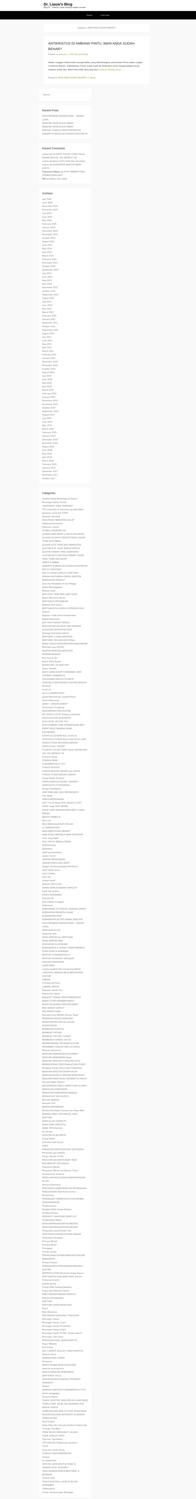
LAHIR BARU (48, 965)
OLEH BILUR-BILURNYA (54, 1135)
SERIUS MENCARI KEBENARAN (58, 1372)
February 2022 (49, 315)
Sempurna (47, 1361)
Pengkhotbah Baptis (52, 1220)
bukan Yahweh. (49, 668)
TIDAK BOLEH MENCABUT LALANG (60, 1432)
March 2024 (48, 255)
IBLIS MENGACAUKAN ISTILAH (57, 824)
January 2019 (48, 436)
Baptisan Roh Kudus (52, 605)
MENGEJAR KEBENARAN (54, 1089)
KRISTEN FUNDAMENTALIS (56, 955)
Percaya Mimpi (49, 1244)
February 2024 (49, 259)
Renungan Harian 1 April (54, 1322)
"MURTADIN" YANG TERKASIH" (57, 506)
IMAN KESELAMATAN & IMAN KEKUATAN (62, 834)
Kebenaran (47, 905)
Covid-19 (46, 689)
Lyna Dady (83, 54)
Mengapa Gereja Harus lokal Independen (62, 1068)
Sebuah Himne (49, 1354)
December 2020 (50, 361)
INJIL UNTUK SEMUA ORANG (56, 841)
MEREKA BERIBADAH (53, 1107)
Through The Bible (51, 1428)
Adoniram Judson (50, 527)
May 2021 (47, 344)
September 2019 (50, 411)
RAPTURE (47, 1301)
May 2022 (47, 308)
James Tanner (49, 856)
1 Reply (92, 77)
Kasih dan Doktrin (50, 891)
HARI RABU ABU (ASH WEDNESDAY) (60, 792)
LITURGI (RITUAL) (51, 983)
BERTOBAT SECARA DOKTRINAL (58, 640)
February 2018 (49, 464)
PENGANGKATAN (50, 1202)
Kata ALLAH (48, 898)
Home (89, 15)
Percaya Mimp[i (49, 1241)
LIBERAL (46, 979)
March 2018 (48, 460)
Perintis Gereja (49, 1252)
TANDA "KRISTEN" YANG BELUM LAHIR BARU (65, 1400)
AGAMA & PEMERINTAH (54, 530)
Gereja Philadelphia (51, 788)
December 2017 (50, 471)
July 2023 (46, 273)
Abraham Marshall (51, 516)
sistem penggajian (51, 1393)
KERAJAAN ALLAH (51, 930)
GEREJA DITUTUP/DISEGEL (56, 785)
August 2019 (48, 415)
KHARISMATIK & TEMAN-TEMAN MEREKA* (63, 947)
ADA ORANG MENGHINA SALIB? (58, 520)
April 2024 (47, 252)
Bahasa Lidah (48, 590)
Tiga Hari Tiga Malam (52, 1439)
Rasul (45, 1308)
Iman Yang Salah (50, 838)
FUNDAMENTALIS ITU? (53, 764)
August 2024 (48, 241)
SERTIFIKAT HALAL (52, 1375)
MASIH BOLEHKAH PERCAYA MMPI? (60, 1004)
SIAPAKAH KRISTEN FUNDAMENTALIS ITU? (64, 1389)
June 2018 (47, 450)
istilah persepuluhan (52, 852)
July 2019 (46, 418)
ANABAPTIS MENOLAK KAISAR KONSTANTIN (64, 133)
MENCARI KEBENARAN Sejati (56, 1057)
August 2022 (48, 298)
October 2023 (48, 266)
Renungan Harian (50, 1319)
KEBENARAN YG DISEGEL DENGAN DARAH (64, 909)
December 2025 (50, 206)
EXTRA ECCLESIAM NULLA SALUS (59, 735)
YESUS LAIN (48, 1478)
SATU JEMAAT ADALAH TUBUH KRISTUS (62, 1351)
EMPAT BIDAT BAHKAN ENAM (57, 728)
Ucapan (46, 1457)
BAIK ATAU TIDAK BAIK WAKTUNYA (59, 594)
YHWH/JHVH (48, 1489)
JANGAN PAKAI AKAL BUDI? (56, 863)
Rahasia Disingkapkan (53, 1298)
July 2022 (46, 301)
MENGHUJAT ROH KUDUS (55, 1096)
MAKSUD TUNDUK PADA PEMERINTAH (61, 130)
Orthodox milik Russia (52, 1142)
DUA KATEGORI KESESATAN (56, 718)
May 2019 (47, 425)
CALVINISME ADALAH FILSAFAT (58, 679)
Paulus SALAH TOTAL (53, 1156)
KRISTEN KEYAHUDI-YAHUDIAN (58, 958)
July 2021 (46, 337)
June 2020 (47, 379)
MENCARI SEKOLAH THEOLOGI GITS (61, 1061)
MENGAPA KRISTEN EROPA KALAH (59, 1071)
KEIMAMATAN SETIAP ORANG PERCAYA (62, 919)
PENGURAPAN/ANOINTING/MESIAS (60, 1223)
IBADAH (46, 813)
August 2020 (48, 372)
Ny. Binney (47, 1131)
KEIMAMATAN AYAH (52, 916)
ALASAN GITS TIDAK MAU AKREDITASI (61, 545)
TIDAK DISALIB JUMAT (53, 1435)
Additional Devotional (52, 523)
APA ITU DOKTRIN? (52, 569)
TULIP (45, 1446)
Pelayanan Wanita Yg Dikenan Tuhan (60, 1170)
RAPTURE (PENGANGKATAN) (57, 1305)
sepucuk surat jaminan (53, 1368)
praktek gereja (49, 1283)
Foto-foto (105, 15)
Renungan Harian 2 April (54, 1329)
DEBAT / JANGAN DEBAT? (55, 704)
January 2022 (48, 319)
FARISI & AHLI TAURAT (53, 746)
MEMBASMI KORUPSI (53, 1029)
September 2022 (50, 294)
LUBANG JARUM (50, 986)
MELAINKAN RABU (51, 1011)
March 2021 (48, 351)
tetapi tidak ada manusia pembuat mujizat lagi (64, 1425)
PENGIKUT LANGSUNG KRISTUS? (59, 1216)
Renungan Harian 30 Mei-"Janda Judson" (62, 1333)
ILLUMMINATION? (51, 827)
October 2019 (48, 407)
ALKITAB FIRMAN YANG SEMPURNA (60, 552)
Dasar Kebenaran (50, 700)
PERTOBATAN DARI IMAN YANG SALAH (62, 1276)
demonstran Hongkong (53, 707)
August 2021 (48, 333)
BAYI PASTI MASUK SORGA (56, 622)
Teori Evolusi (48, 1421)
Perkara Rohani (49, 1262)
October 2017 (48, 478)
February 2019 (49, 432)
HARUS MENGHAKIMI (53, 799)
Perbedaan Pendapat (52, 1237)
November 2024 (50, 234)
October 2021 (48, 326)
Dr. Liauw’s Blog (58, 4)
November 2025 (50, 209)
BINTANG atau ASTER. (53, 647)
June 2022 (47, 305)
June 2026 (47, 202)
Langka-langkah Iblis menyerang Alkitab (61, 969)
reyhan (45, 154)
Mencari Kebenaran (51, 1050)
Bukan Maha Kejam (51, 661)
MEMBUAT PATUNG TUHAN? (56, 1036)
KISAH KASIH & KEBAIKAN (55, 951)
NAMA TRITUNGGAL (52, 1128)
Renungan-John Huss (52, 1336)
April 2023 (47, 284)
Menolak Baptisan (50, 1099)
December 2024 (50, 231)
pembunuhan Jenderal (53, 1174)
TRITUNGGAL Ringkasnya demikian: (60, 1442)
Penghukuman (49, 1206)
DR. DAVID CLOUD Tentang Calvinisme (61, 714)
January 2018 (48, 467)
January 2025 (48, 227)
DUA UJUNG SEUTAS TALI (55, 721)
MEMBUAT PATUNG (52, 1032)
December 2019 (50, 400)
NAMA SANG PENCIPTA (54, 1124)
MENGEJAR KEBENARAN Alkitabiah (59, 1092)
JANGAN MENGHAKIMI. (54, 859)
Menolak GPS (48, 1103)
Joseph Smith (48, 880)
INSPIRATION (49, 845)
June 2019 (47, 422)
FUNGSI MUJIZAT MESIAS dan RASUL (61, 771)
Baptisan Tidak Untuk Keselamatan (59, 615)
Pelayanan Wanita (51, 1167)
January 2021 (48, 358)
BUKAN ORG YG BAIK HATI (55, 665)
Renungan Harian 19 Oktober (56, 1326)
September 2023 (50, 270)
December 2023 (50, 262)
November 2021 (50, 323)
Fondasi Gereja (49, 757)
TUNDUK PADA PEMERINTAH (56, 1453)
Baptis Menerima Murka (53, 597)
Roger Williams (49, 1344)
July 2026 (46, 199)
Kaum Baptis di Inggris (53, 902)
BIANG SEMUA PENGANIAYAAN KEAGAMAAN (64, 643)
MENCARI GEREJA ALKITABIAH (57, 123)
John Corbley (48, 873)
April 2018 (47, 457)
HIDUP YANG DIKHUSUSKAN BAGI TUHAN (63, 810)
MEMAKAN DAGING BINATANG (57, 1018)
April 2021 (47, 347)
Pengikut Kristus (50, 1213)
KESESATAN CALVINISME (55, 944)
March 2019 (48, 429)
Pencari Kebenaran (51, 1184)
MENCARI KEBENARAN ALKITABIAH (60, 1054)
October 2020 (48, 369)
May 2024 (47, 248)
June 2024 (47, 245)
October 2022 (48, 291)
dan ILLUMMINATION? (53, 693)
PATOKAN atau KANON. (54, 1153)
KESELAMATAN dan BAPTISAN (57, 937)
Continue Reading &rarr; (110, 69)
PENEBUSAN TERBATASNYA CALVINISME (63, 1199)
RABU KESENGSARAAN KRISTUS (59, 1294)
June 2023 (47, 277)
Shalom (45, 1386)
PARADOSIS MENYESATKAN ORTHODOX (63, 1149)
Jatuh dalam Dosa (51, 870)
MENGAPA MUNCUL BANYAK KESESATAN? (63, 1075)
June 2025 (47, 217)
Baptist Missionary (51, 619)
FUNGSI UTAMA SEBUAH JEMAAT (59, 774)
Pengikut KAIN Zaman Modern (57, 1209)
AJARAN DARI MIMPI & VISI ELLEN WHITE (63, 534)
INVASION (47, 849)
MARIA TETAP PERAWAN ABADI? (58, 1001)
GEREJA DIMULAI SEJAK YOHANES (60, 781)
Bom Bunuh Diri (49, 658)
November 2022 (50, 287)
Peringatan (47, 1248)
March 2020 (48, 390)
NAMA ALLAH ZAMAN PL (54, 1121)
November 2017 (50, 475)
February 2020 (49, 393)
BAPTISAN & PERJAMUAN (55, 601)
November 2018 (50, 443)
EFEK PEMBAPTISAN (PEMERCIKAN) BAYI (63, 725)
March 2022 (48, 312)
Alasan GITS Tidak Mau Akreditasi (68, 161)
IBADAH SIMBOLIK (51, 817)
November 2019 (50, 404)
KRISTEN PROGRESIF (53, 962)
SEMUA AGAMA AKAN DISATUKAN (59, 1365)
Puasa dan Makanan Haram (55, 1290)
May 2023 (47, 280)
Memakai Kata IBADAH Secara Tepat (60, 1015)
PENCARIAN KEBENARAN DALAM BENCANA (64, 1188)
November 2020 (50, 365)
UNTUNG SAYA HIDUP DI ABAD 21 (59, 1464)
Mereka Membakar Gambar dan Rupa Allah (63, 1110)
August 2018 (48, 446)
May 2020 (47, 383)
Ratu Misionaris (49, 1312)
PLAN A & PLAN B (50, 1280)
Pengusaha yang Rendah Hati (56, 1230)
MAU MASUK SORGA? (53, 1008)
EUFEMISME (48, 732)
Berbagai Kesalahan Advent (55, 633)
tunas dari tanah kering (53, 1450)
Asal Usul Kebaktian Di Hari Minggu (59, 583)
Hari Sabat (47, 795)
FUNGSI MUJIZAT (51, 767)
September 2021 (50, 330)
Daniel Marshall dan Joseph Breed (58, 697)
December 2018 (50, 439)
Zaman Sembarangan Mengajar (57, 1492)
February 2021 (49, 354)
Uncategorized (49, 1460)
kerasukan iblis (49, 933)
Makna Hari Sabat (58, 178)
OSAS (45, 1145)
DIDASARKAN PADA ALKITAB (56, 711)
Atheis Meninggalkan (52, 587)
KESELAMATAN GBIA (52, 940)
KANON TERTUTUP (52, 884)
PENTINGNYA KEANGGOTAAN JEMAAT (61, 1234)
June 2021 (47, 340)
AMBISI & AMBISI (50, 562)
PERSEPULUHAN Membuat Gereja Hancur (63, 1273)
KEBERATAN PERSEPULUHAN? (58, 912)
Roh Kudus (47, 1347)
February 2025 (49, 224)
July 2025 (46, 213)
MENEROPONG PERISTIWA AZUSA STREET (64, 1064)
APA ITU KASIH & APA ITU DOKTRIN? (60, 573)
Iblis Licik (46, 820)
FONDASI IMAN (50, 760)
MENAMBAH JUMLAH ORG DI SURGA (61, 1047)
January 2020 (48, 397)
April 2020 (47, 386)
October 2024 (48, 238)
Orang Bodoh (48, 1138)
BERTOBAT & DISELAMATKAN (57, 636)
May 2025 (47, 220)
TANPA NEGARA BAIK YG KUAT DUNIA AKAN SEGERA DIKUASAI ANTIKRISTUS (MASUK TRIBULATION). (64, 1414)
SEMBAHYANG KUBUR (53, 1358)
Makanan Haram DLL (52, 990)
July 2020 (46, 376)
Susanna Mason (50, 1397)
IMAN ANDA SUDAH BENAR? (72, 77)
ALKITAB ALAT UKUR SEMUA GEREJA (61, 548)
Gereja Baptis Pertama (53, 778)
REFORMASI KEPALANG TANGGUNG (60, 1315)
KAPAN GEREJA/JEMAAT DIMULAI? (59, 887)
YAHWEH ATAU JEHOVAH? (55, 1467)
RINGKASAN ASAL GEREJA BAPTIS (59, 1340)
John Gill (46, 877)
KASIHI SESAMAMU (52, 894)
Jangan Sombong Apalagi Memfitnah (60, 866)
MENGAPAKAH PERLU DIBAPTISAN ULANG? (64, 1085)
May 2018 (47, 453)
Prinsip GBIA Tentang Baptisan (57, 1287)
